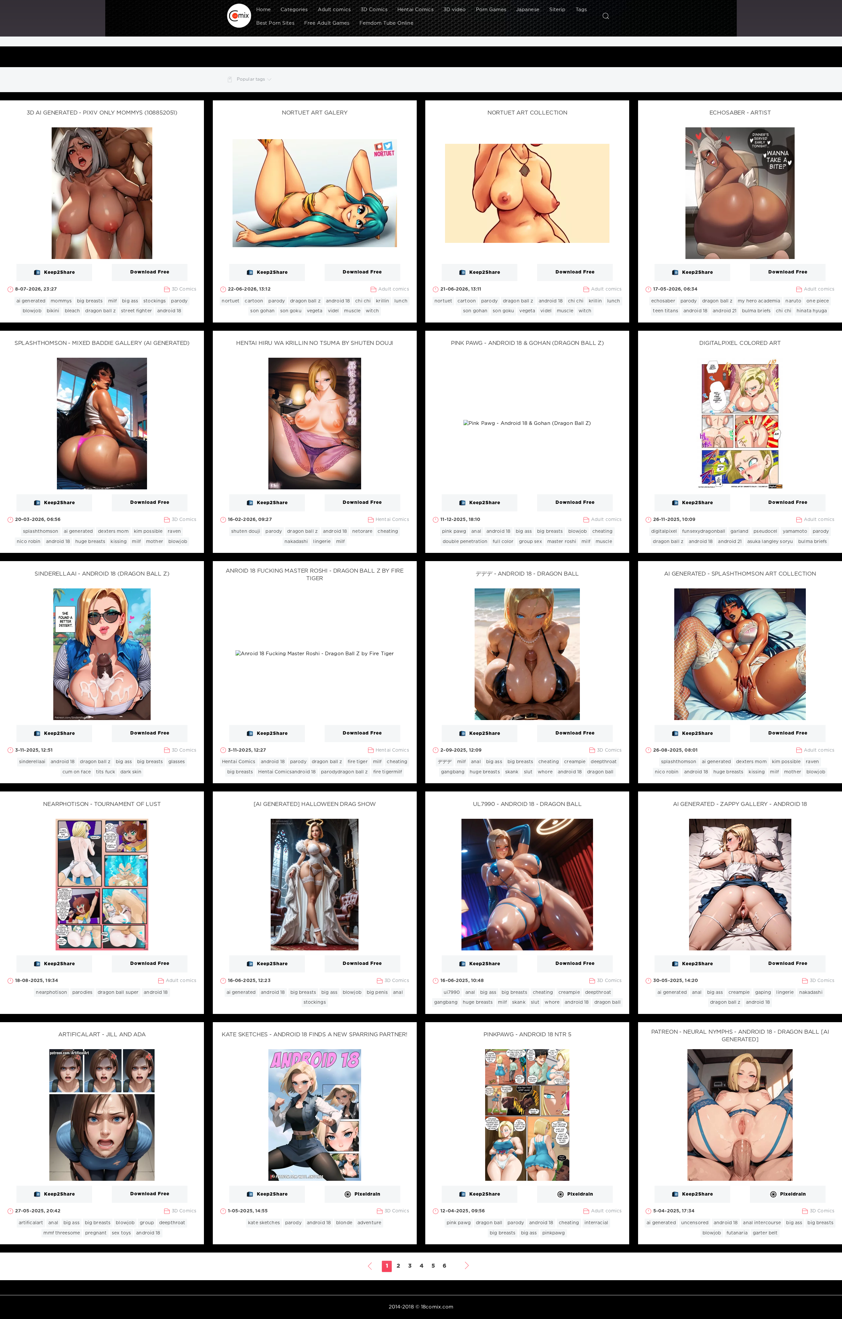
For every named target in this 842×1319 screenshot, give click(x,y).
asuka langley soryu (770, 542)
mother (154, 542)
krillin (382, 301)
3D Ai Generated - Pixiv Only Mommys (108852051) (102, 113)
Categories (294, 10)
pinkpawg (553, 1233)
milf (112, 301)
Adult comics (334, 10)
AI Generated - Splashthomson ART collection (740, 574)
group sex (530, 542)
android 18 (169, 311)
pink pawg (454, 531)
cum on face (76, 772)
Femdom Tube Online (386, 23)
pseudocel (765, 531)
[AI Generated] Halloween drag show (315, 804)
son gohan (262, 311)
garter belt (765, 1233)
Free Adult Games (327, 23)
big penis (377, 993)
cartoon (254, 301)
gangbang (452, 772)
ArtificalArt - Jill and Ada (101, 1034)
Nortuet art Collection (527, 113)
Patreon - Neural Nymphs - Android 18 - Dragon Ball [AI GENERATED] (740, 1036)
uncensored (694, 1223)
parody (179, 301)
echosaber (663, 301)
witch (372, 311)
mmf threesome (61, 1233)
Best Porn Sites (275, 23)
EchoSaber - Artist (740, 113)
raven (174, 531)
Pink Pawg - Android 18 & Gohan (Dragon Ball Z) (527, 343)
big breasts (90, 301)
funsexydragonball (703, 531)
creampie (574, 762)
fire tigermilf (387, 772)
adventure (369, 1223)
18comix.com (437, 1307)
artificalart (31, 1223)
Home (263, 10)
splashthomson (41, 531)
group (147, 1223)
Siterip (557, 10)
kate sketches (264, 1223)
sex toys (121, 1233)
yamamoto (795, 531)
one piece (817, 301)
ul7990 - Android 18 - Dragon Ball (527, 804)
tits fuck (105, 772)
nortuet (230, 301)
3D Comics (373, 10)
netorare (362, 531)
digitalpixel (664, 531)
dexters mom (113, 531)
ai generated (30, 301)
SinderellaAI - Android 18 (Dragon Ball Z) (102, 574)
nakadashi (296, 542)
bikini (53, 311)
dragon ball (600, 772)
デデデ (445, 762)
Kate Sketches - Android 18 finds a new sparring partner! (314, 1034)
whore (545, 772)
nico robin (28, 542)
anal (476, 531)
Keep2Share (59, 272)
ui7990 (452, 993)
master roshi (561, 542)
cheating (388, 531)
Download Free (149, 272)
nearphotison (51, 993)
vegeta (315, 311)
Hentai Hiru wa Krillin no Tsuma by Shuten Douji (314, 343)
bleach (72, 311)
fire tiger (358, 762)
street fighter (136, 311)
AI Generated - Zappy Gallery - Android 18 (740, 804)
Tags (581, 10)
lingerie (322, 542)
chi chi (363, 301)
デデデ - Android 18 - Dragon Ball (527, 574)
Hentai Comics (415, 10)
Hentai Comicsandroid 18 (287, 772)
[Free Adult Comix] (239, 15)
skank (512, 772)
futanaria (737, 1233)
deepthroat (604, 762)
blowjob (32, 311)
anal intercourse (762, 1223)
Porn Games (491, 10)
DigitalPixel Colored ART (740, 343)
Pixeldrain (368, 1194)
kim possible (148, 531)
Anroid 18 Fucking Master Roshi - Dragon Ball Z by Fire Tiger (315, 575)
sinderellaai (32, 762)
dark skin (130, 772)
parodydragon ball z (344, 772)
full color (503, 542)
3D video (454, 10)
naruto (793, 301)
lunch (401, 301)
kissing (119, 542)
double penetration (465, 542)
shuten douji (245, 531)
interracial (596, 1223)
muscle (352, 311)
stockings (154, 301)
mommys (61, 301)
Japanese (527, 10)
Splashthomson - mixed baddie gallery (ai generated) (101, 343)
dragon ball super (118, 993)
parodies (82, 993)
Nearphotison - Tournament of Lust (102, 804)
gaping (763, 993)
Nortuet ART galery (315, 113)
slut (528, 772)
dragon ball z (100, 311)
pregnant (96, 1233)
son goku (291, 311)
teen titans (665, 311)
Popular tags (251, 79)
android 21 (724, 311)
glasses (176, 762)
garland (739, 531)
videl (333, 311)
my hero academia (759, 301)
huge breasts (90, 542)
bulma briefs (756, 311)
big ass (130, 301)
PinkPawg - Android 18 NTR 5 (527, 1034)
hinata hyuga (812, 311)
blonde (344, 1223)
